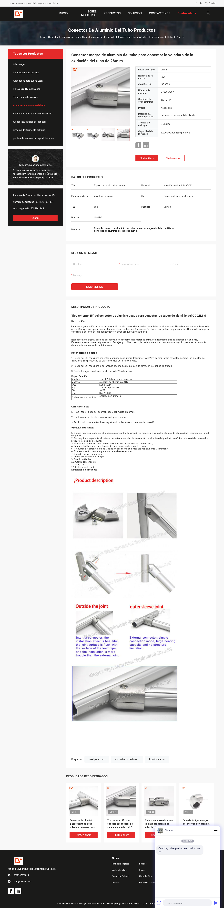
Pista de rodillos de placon (27, 89)
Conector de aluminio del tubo (64, 37)
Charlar (35, 217)
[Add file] (159, 902)
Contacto (116, 882)
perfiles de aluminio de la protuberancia (33, 138)
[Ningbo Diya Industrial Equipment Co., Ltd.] (18, 13)
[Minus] (216, 830)
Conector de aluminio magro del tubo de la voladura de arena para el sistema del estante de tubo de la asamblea (83, 824)
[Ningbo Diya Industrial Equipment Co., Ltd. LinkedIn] (201, 3)
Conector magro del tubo (26, 72)
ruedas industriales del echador (29, 121)
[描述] (208, 13)
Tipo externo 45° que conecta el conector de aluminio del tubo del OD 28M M (120, 824)
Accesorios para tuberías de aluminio (32, 113)
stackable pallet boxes (127, 759)
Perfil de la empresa (120, 864)
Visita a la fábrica (120, 870)
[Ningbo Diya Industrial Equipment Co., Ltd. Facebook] (196, 3)
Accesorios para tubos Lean (28, 80)
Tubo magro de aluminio (25, 97)
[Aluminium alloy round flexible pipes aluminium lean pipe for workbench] (100, 96)
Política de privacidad (148, 882)
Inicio (43, 37)
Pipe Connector (157, 759)
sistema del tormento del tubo (29, 130)
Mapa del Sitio (145, 876)
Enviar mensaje (94, 286)
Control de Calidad (120, 876)
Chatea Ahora (147, 158)
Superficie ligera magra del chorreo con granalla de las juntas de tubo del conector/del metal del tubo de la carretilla (196, 824)
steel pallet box (97, 759)
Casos (142, 870)
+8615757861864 (34, 208)
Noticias (143, 864)
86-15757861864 (44, 202)
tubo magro (19, 64)
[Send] (215, 902)
